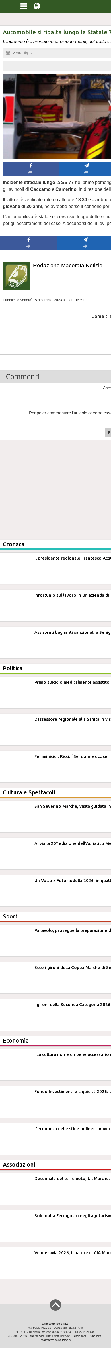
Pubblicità (95, 1335)
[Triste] (85, 333)
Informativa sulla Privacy (55, 1339)
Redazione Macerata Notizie (67, 265)
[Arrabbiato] (28, 333)
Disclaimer (79, 1335)
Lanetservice (36, 1335)
